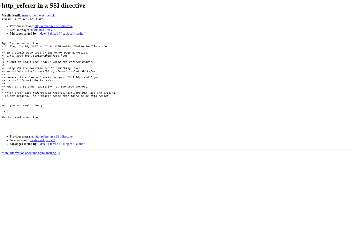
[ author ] (80, 33)
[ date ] (42, 33)
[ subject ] (67, 33)
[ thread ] (54, 33)
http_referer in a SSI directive (54, 26)
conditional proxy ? (42, 30)
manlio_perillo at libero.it (38, 15)
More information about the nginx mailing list (31, 153)
